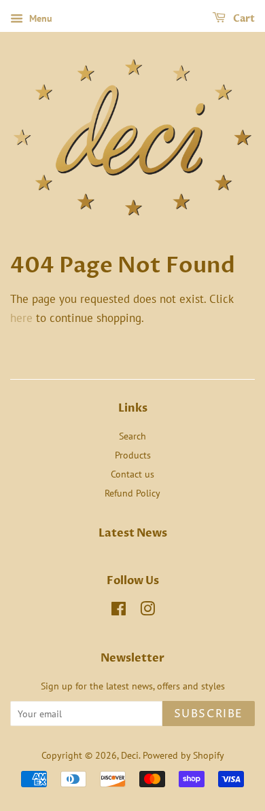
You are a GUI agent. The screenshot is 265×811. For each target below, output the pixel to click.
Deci (130, 755)
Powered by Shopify (183, 755)
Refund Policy (132, 492)
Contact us (132, 473)
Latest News (133, 533)
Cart (243, 18)
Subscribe (208, 713)
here (21, 317)
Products (133, 454)
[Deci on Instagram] (147, 611)
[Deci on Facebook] (118, 611)
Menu (39, 18)
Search (132, 435)
